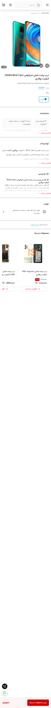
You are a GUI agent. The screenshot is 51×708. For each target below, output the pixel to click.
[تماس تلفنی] (4, 686)
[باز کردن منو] (47, 5)
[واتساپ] (4, 692)
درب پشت (34, 13)
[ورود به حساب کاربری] (10, 5)
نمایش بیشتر (46, 133)
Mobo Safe (45, 13)
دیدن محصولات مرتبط (38, 702)
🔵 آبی (44, 99)
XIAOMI (41, 88)
